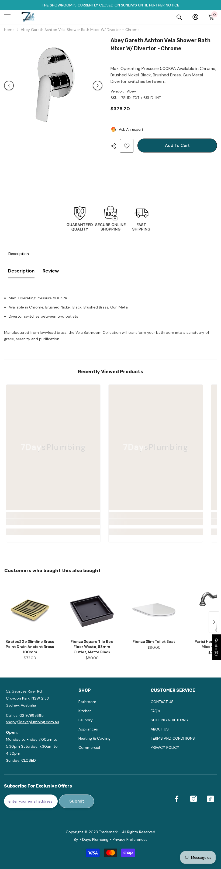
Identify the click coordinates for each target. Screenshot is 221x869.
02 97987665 (31, 715)
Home (9, 29)
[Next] (97, 85)
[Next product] (214, 622)
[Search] (179, 17)
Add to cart (176, 145)
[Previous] (9, 85)
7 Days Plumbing (93, 839)
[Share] (115, 146)
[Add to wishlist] (126, 145)
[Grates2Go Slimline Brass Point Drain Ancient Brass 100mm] (30, 610)
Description (18, 253)
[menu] (7, 17)
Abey (131, 91)
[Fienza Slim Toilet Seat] (154, 610)
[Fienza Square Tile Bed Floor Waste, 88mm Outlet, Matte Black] (92, 610)
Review (51, 271)
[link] (53, 522)
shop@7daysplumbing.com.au (32, 721)
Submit (76, 801)
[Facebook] (176, 798)
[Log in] (195, 16)
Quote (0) (216, 647)
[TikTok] (210, 798)
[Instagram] (193, 798)
